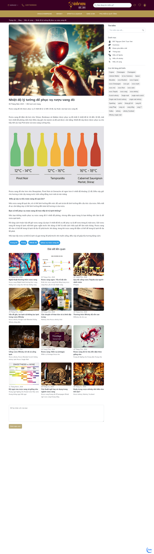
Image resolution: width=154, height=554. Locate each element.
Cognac (111, 72)
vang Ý (139, 107)
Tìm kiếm (112, 26)
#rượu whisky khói (56, 319)
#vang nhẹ (98, 357)
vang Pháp (112, 107)
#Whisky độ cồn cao (80, 317)
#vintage (50, 354)
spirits (120, 103)
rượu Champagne (115, 84)
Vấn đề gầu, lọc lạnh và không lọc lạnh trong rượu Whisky (24, 316)
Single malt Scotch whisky (117, 99)
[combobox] (112, 5)
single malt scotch (138, 95)
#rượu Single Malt (23, 359)
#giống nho (83, 357)
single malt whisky (135, 99)
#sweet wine (28, 392)
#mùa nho (56, 354)
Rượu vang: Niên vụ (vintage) (52, 352)
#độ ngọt (23, 394)
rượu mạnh (135, 84)
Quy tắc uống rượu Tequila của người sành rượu (88, 281)
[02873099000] (23, 5)
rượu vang (123, 91)
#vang (23, 243)
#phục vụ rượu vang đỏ (50, 243)
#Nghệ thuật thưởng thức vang (27, 282)
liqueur (137, 76)
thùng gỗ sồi (129, 103)
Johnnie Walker (114, 76)
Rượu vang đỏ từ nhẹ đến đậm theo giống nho (87, 353)
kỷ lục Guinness (127, 76)
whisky (118, 111)
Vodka (111, 111)
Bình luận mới (15, 426)
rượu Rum (121, 88)
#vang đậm (91, 357)
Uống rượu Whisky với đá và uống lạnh (22, 353)
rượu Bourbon (122, 80)
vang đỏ (138, 103)
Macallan (112, 80)
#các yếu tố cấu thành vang (54, 285)
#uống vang (32, 285)
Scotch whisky (114, 95)
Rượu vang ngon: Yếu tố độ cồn (54, 280)
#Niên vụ (44, 354)
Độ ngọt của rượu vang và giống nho (23, 389)
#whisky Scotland (88, 394)
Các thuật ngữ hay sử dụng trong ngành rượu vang (54, 390)
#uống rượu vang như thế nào (19, 285)
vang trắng (130, 107)
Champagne (121, 72)
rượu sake (131, 88)
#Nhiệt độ (33, 243)
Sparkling (112, 103)
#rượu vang (13, 282)
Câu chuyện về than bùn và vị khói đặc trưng (56, 316)
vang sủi (121, 107)
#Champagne (60, 394)
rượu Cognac (134, 80)
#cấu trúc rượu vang (48, 282)
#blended (30, 319)
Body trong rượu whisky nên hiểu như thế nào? (88, 390)
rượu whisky (134, 91)
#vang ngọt (12, 392)
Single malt (125, 95)
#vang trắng (55, 397)
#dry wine (35, 392)
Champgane (131, 72)
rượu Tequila (113, 91)
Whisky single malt (115, 115)
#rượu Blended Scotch (26, 357)
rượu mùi (112, 88)
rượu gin (126, 84)
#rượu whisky (13, 319)
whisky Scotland (128, 111)
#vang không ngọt (15, 394)
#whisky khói (45, 319)
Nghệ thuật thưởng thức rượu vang (23, 280)
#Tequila (76, 285)
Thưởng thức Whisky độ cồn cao (86, 314)
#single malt (22, 319)
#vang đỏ (13, 243)
